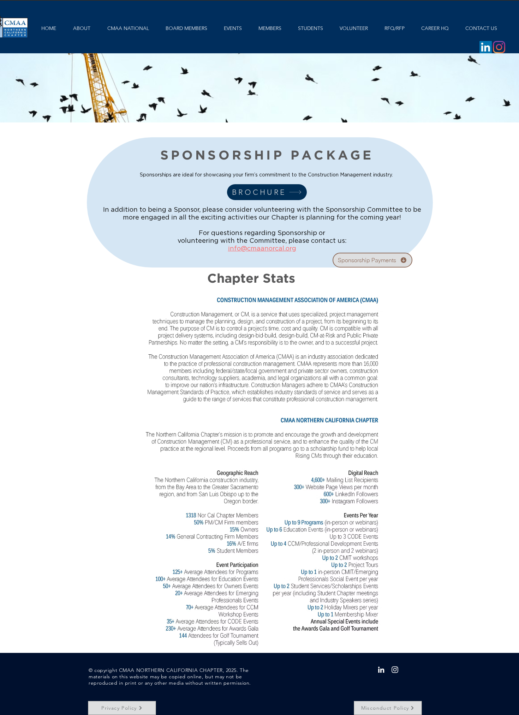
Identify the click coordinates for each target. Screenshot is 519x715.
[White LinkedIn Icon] (381, 669)
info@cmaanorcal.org (262, 249)
